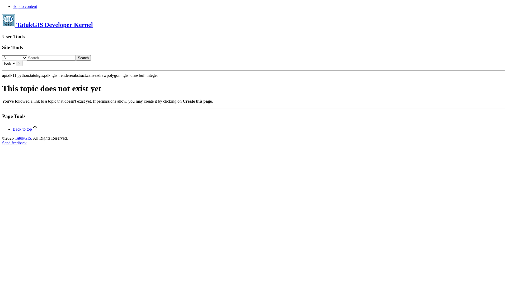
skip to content (25, 6)
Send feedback (14, 143)
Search (83, 58)
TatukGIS (23, 138)
